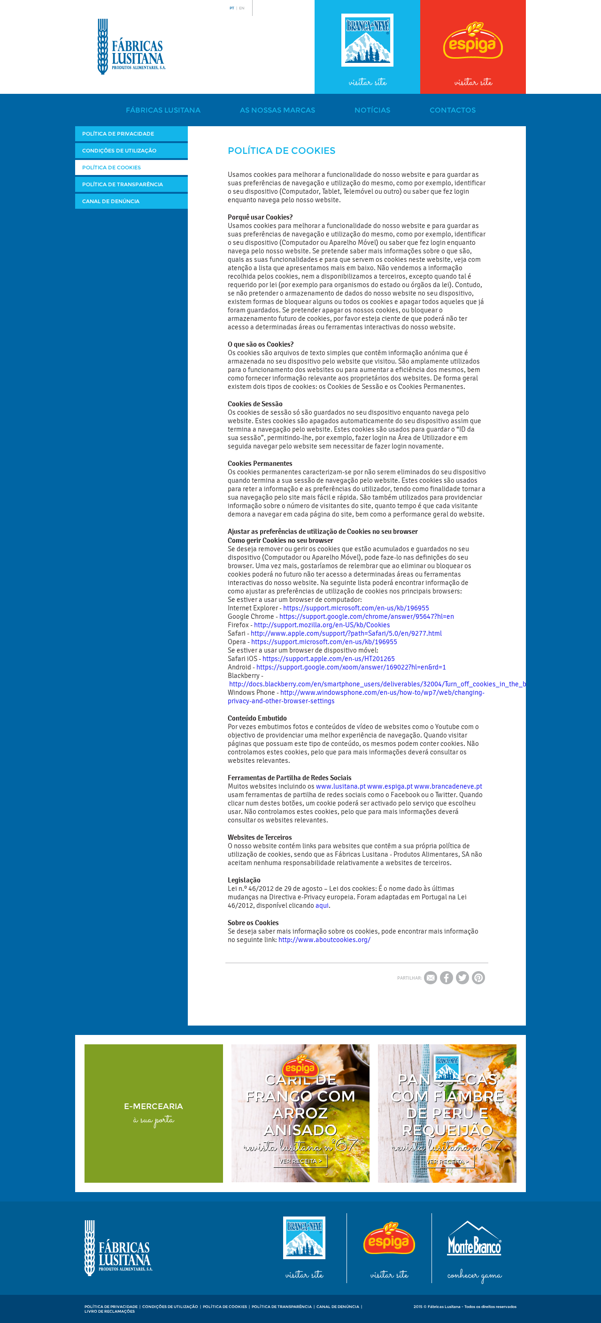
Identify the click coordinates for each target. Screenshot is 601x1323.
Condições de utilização (119, 150)
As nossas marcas (277, 110)
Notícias (372, 110)
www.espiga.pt (390, 786)
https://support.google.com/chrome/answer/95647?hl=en (366, 616)
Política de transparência (122, 184)
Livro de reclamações (110, 1311)
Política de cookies (111, 167)
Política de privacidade (118, 133)
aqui (322, 905)
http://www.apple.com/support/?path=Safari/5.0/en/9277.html (346, 633)
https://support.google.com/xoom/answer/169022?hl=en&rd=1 (351, 667)
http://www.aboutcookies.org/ (324, 939)
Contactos (453, 110)
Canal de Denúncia (110, 201)
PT (232, 8)
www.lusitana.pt (341, 786)
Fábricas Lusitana (163, 110)
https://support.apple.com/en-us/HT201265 (328, 658)
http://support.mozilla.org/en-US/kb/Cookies (322, 625)
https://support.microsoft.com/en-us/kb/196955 (356, 608)
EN (242, 8)
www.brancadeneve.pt (448, 786)
